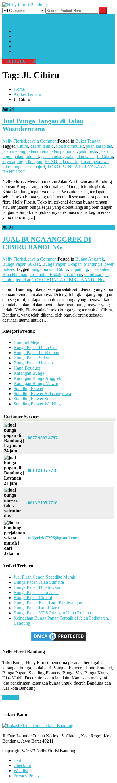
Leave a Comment (41, 141)
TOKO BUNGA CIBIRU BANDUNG (68, 279)
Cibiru (22, 146)
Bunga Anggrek (89, 259)
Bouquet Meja (26, 342)
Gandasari (93, 274)
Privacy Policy (27, 775)
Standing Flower (28, 388)
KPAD (51, 161)
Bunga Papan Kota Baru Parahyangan (48, 602)
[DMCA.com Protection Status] (58, 640)
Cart (17, 760)
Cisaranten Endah (45, 274)
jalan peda (88, 151)
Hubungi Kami (27, 51)
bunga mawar (42, 269)
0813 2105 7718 (21, 61)
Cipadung (79, 269)
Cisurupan (73, 274)
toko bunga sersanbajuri (23, 166)
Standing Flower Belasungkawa (42, 393)
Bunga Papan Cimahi (33, 597)
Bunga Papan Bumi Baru (36, 607)
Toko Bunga (25, 41)
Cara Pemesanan (28, 46)
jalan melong (13, 151)
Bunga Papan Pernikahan (36, 352)
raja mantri (68, 161)
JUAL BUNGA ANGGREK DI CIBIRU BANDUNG (46, 243)
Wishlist (21, 770)
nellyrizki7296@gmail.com (53, 537)
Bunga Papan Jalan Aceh (36, 592)
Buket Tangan (88, 141)
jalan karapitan (99, 146)
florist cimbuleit (70, 146)
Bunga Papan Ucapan (62, 264)
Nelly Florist (13, 141)
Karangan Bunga (29, 373)
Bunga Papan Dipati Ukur (37, 587)
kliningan (34, 161)
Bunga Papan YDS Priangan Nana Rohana (52, 612)
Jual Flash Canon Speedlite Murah (44, 577)
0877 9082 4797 (42, 437)
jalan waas (85, 156)
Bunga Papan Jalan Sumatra (39, 582)
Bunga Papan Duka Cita (35, 347)
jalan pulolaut (27, 156)
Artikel (20, 36)
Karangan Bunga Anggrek (37, 378)
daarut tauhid (42, 146)
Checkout (22, 765)
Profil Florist (25, 31)
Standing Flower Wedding (37, 403)
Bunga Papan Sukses (21, 264)
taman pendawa (95, 161)
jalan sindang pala (57, 156)
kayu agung (12, 161)
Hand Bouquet (27, 368)
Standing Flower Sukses (35, 398)
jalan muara (38, 151)
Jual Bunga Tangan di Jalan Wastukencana (42, 125)
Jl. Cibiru (105, 156)
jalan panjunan (64, 151)
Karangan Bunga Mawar (36, 383)
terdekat (23, 279)
